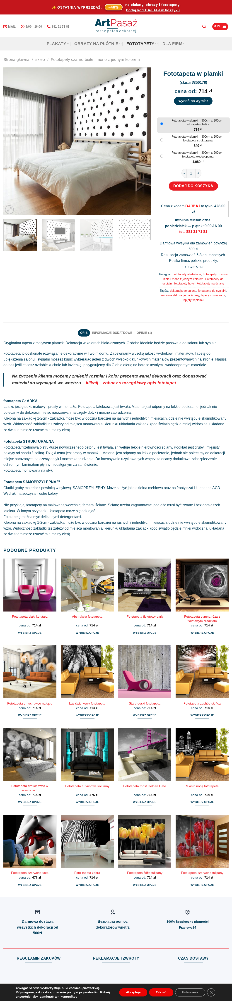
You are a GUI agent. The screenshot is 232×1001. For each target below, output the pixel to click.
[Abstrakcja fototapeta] (87, 585)
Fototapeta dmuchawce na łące (29, 703)
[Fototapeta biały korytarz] (29, 585)
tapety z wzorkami (213, 295)
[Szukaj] (204, 26)
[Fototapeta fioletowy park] (144, 585)
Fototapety (140, 43)
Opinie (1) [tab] (144, 332)
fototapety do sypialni (212, 290)
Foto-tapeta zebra (87, 872)
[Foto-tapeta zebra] (87, 841)
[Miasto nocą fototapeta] (202, 754)
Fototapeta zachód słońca (202, 703)
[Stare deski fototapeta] (144, 671)
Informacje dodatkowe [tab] (112, 332)
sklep (40, 59)
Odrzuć (161, 992)
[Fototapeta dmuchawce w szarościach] (29, 754)
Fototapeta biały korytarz (30, 616)
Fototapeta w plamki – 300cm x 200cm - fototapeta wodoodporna (198, 154)
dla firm (172, 43)
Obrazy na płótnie (96, 43)
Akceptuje (133, 992)
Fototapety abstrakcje (186, 274)
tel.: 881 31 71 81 (193, 232)
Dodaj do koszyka (193, 186)
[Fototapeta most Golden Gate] (144, 754)
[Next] (142, 141)
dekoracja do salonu (183, 290)
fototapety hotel (184, 283)
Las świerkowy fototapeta (87, 703)
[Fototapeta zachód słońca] (202, 671)
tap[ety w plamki (193, 300)
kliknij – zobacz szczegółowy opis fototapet (131, 382)
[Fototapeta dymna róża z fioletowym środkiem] (202, 585)
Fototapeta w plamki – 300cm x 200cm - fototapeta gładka (198, 122)
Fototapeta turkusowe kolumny (87, 786)
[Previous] (12, 141)
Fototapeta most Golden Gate (144, 786)
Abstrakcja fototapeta (87, 616)
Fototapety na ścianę (210, 283)
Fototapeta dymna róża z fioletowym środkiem (202, 619)
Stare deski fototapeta (144, 703)
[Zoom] (9, 209)
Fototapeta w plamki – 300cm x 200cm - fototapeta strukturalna (198, 138)
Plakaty (56, 43)
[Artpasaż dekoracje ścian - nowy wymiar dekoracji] (116, 25)
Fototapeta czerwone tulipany (202, 872)
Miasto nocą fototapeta (202, 786)
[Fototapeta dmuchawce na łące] (29, 671)
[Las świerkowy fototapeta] (87, 671)
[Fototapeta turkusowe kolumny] (87, 754)
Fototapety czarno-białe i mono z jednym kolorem (95, 59)
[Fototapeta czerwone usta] (29, 841)
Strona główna (16, 59)
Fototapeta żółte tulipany (144, 872)
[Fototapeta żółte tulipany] (144, 841)
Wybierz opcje (30, 632)
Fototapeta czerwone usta (29, 872)
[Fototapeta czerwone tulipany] (202, 841)
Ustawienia (190, 992)
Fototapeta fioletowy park (145, 616)
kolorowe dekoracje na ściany (180, 295)
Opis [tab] (84, 332)
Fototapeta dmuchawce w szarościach (29, 788)
